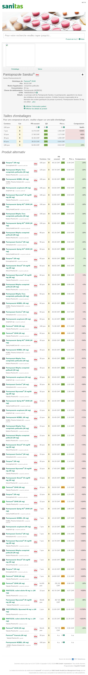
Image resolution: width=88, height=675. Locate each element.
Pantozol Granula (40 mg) (16, 635)
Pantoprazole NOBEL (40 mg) (17, 179)
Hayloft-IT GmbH (79, 666)
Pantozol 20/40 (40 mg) (15, 326)
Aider (82, 39)
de (82, 2)
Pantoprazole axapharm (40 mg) (18, 188)
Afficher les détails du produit (36, 109)
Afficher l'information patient (36, 106)
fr (84, 2)
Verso (40, 69)
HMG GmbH (59, 663)
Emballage (15, 69)
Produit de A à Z (71, 39)
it (85, 2)
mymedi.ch (68, 663)
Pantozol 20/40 (30, 81)
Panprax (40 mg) (13, 163)
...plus (33, 102)
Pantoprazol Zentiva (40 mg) (17, 242)
